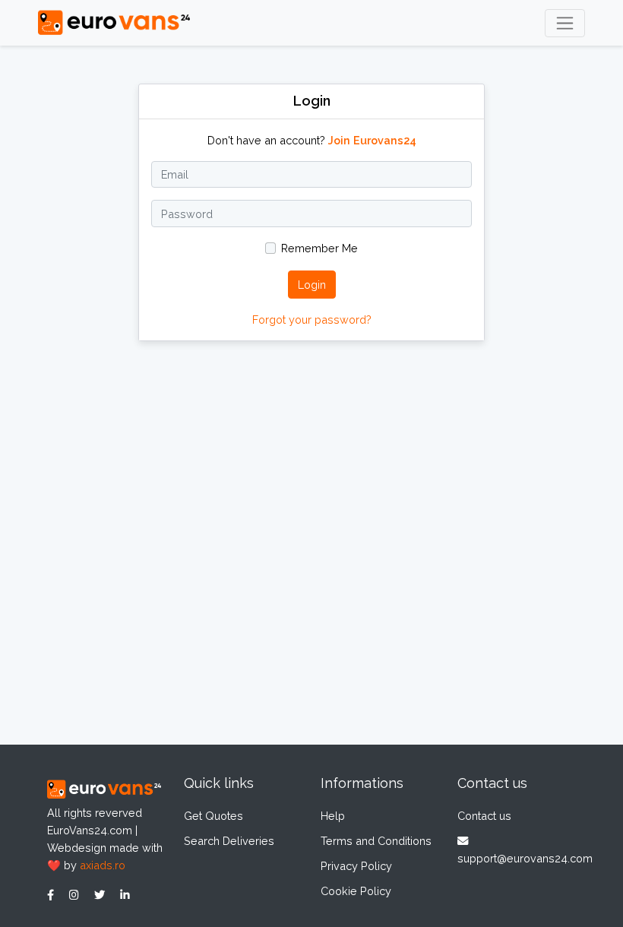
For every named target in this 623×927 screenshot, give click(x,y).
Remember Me (319, 248)
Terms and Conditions (376, 840)
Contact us (484, 815)
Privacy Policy (356, 865)
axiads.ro (102, 865)
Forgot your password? (312, 319)
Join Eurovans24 (372, 140)
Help (333, 815)
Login (312, 284)
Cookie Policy (356, 890)
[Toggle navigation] (565, 23)
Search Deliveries (229, 840)
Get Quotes (213, 815)
